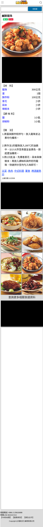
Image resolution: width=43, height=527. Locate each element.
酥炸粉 (5, 97)
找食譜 (34, 9)
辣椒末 (5, 108)
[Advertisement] (22, 418)
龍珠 (4, 89)
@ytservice (12, 515)
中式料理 (19, 171)
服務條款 (17, 517)
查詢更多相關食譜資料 (21, 297)
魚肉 (10, 171)
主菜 (4, 171)
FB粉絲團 (6, 517)
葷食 (27, 171)
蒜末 (4, 105)
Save (11, 19)
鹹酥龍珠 (7, 15)
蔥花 (4, 101)
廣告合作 (28, 517)
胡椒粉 (5, 121)
